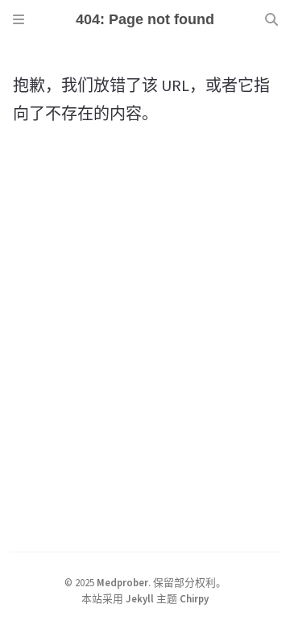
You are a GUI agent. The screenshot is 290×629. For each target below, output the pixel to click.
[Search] (271, 19)
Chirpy (194, 598)
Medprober (122, 582)
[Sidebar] (18, 19)
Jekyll (140, 598)
